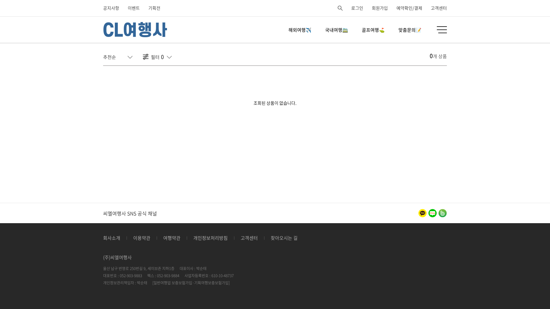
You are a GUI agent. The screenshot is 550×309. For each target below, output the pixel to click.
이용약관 (141, 237)
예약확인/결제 (409, 8)
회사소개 (111, 237)
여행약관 (171, 237)
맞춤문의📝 (409, 29)
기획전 (154, 8)
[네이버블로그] (432, 213)
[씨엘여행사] (135, 30)
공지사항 (111, 8)
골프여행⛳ (373, 29)
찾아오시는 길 (284, 237)
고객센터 (439, 8)
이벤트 (134, 8)
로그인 (357, 8)
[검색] (340, 8)
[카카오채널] (422, 213)
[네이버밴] (442, 213)
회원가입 (380, 8)
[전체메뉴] (442, 29)
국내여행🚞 (336, 29)
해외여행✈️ (299, 29)
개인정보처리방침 (210, 237)
